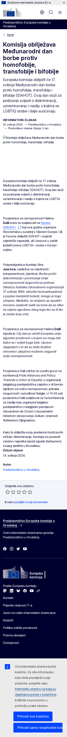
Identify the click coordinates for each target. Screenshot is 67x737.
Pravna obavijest (14, 635)
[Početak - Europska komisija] (12, 11)
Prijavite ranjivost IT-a (17, 605)
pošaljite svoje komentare (31, 502)
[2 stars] (10, 492)
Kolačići (8, 620)
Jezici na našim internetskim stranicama (29, 613)
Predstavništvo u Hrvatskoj (21, 470)
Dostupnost (11, 643)
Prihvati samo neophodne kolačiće (40, 728)
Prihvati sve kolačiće (33, 716)
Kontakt (8, 598)
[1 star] (7, 492)
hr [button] (42, 12)
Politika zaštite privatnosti (20, 628)
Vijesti (10, 34)
